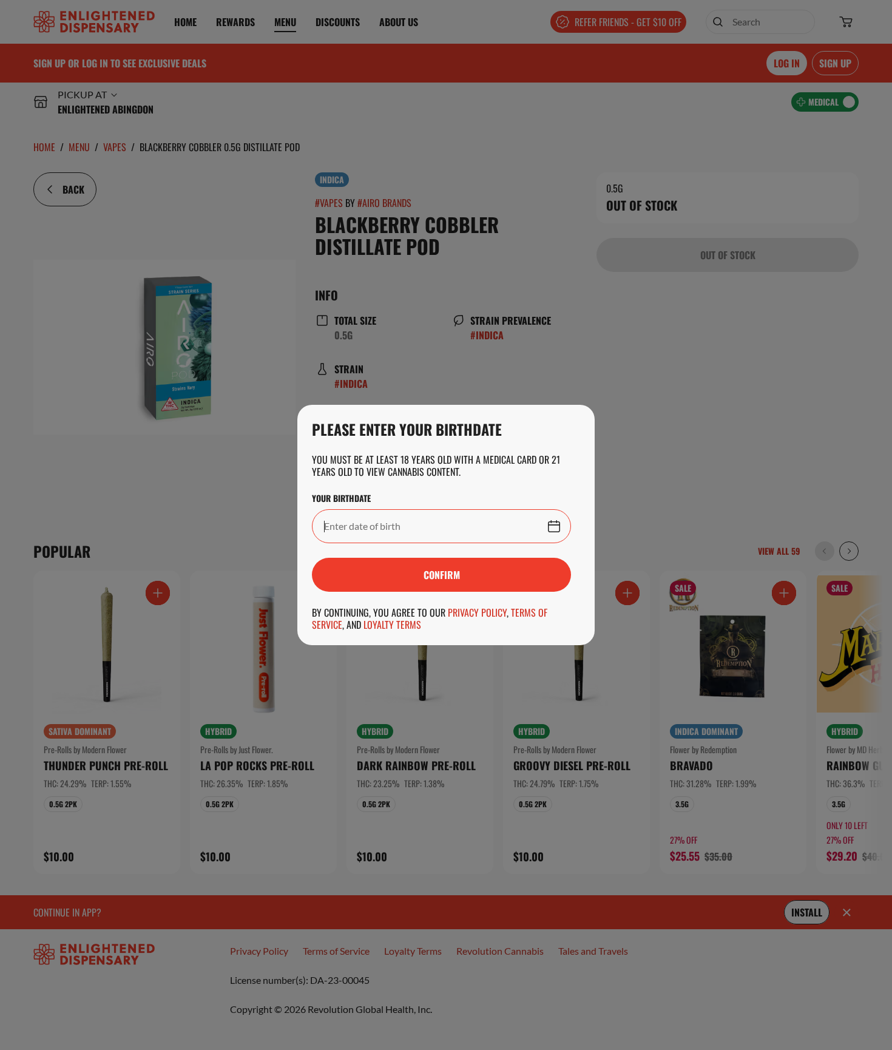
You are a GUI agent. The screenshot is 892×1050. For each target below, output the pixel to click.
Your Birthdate (341, 498)
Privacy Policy (477, 612)
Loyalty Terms (392, 624)
